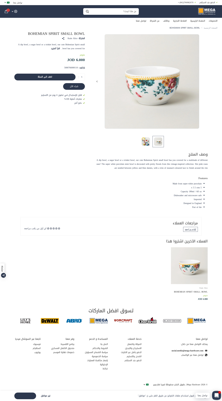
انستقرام (37, 348)
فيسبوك (37, 344)
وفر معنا (70, 339)
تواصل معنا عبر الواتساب (192, 355)
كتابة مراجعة (190, 229)
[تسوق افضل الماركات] (197, 320)
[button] (97, 81)
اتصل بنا (104, 344)
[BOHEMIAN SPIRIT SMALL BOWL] (189, 265)
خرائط (105, 369)
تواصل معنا (17, 2)
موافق (25, 396)
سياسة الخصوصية (100, 356)
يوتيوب (37, 352)
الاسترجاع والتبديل (133, 348)
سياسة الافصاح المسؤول (96, 352)
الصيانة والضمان (134, 344)
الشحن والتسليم (134, 356)
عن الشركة (154, 21)
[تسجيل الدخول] (14, 11)
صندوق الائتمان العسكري (62, 348)
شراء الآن (74, 86)
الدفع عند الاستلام (133, 360)
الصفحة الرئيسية (197, 21)
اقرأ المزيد (55, 48)
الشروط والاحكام (100, 348)
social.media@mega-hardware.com (187, 351)
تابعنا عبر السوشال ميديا (28, 339)
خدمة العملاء (135, 339)
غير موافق (45, 396)
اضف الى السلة (45, 77)
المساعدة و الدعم (98, 339)
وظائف (166, 21)
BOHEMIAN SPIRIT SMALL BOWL (191, 291)
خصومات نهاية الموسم (63, 352)
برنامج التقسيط (67, 344)
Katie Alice (72, 38)
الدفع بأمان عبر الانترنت (131, 352)
